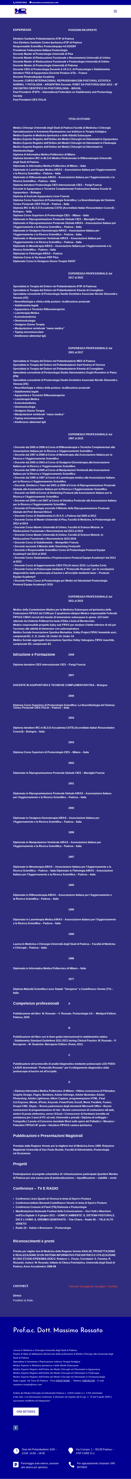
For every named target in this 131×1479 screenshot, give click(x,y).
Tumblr (113, 1286)
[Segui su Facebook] (15, 1427)
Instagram (87, 1286)
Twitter (73, 1286)
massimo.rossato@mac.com (27, 1384)
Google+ (101, 1286)
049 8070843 (26, 1411)
